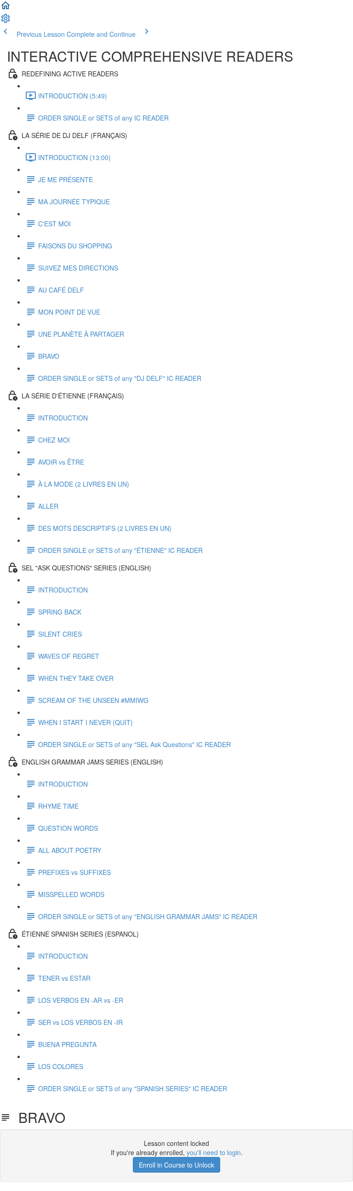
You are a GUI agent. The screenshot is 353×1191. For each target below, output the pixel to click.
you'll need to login (214, 1152)
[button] (5, 8)
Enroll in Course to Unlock (176, 1164)
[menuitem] (5, 21)
